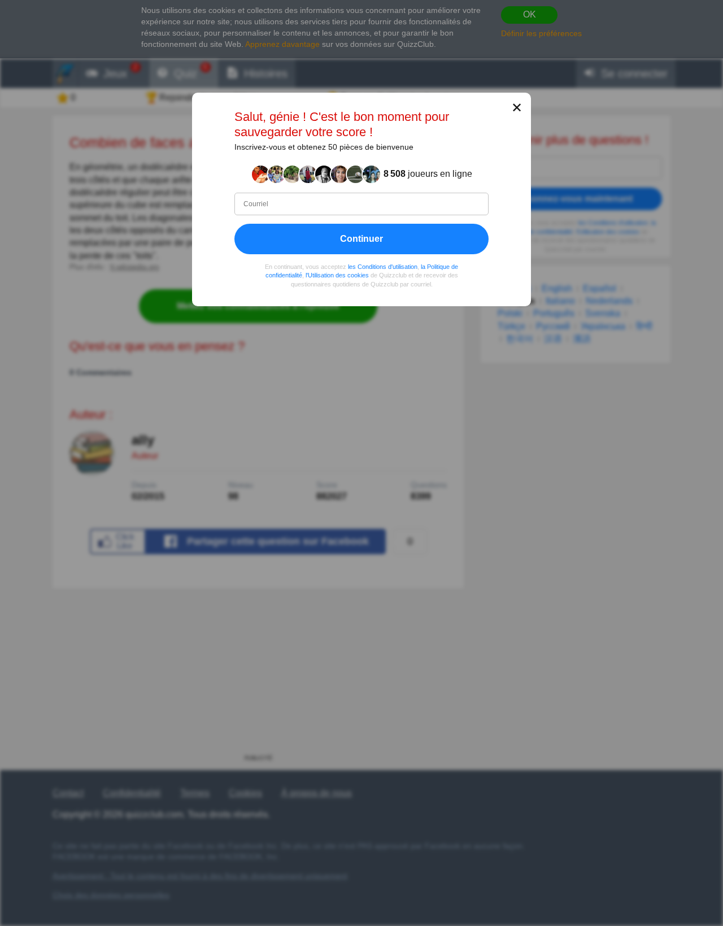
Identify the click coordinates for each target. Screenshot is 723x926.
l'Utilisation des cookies (337, 275)
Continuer (361, 239)
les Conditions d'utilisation (382, 266)
